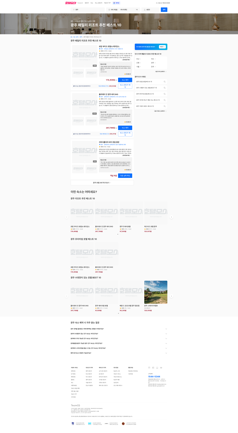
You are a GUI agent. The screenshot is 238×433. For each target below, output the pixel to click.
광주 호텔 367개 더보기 (101, 183)
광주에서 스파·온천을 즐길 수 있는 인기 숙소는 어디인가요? (88, 348)
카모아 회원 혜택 (75, 388)
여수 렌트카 (89, 377)
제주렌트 (73, 371)
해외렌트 (73, 377)
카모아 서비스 (117, 374)
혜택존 (117, 3)
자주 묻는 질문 (74, 391)
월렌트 (72, 379)
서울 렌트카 (89, 382)
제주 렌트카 (89, 371)
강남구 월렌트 (89, 385)
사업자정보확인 (100, 408)
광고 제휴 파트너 (118, 385)
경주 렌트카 (89, 379)
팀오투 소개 (117, 371)
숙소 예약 (125, 80)
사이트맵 (73, 397)
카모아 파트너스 (118, 377)
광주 (81, 37)
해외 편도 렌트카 (103, 385)
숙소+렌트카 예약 (125, 86)
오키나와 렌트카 (103, 371)
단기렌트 (73, 374)
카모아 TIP (107, 3)
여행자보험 (74, 385)
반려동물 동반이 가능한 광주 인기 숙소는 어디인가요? (86, 343)
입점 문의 (116, 382)
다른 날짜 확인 (125, 176)
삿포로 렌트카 (102, 382)
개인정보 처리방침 (133, 371)
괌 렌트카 (101, 374)
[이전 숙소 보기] (66, 217)
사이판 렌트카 (102, 379)
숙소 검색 (75, 37)
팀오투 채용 (117, 379)
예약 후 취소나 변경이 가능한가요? (81, 353)
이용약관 (130, 374)
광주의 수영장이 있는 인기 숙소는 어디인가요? (84, 334)
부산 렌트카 (89, 374)
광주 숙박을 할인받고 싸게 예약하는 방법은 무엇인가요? (87, 329)
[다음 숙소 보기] (171, 217)
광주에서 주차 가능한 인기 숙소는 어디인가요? (84, 338)
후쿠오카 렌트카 (103, 377)
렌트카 (87, 3)
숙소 (92, 3)
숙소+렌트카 (98, 3)
